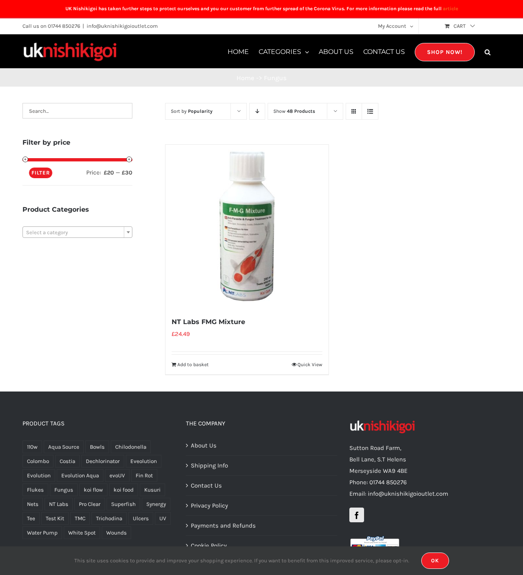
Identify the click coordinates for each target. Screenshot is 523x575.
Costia (67, 461)
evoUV (117, 475)
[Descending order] (257, 111)
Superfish (123, 504)
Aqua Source (63, 447)
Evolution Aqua (80, 475)
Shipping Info (209, 465)
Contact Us (206, 485)
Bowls (97, 447)
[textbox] (77, 232)
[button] (488, 51)
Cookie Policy (209, 545)
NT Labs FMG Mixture (208, 322)
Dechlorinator (103, 461)
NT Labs (58, 504)
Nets (32, 504)
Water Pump (42, 533)
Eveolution (143, 461)
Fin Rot (144, 475)
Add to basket (193, 364)
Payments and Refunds (223, 525)
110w (32, 447)
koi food (124, 490)
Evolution (39, 475)
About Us (204, 445)
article (450, 8)
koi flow (93, 490)
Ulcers (141, 518)
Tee (31, 518)
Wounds (116, 533)
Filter (40, 173)
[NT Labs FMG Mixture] (246, 226)
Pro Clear (90, 504)
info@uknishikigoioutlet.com (122, 26)
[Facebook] (356, 515)
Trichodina (109, 518)
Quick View (309, 364)
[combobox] (77, 232)
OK (435, 560)
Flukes (35, 490)
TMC (80, 518)
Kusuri (152, 490)
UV (162, 518)
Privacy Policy (209, 505)
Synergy (156, 504)
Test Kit (55, 518)
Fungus (63, 490)
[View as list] (370, 111)
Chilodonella (130, 447)
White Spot (82, 533)
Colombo (38, 461)
